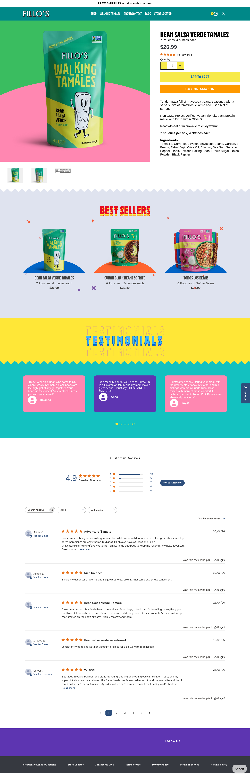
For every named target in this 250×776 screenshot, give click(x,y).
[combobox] (71, 510)
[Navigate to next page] (149, 713)
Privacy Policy (160, 764)
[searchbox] (37, 509)
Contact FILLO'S (104, 764)
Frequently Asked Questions (39, 764)
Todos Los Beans (196, 277)
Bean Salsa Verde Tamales (54, 277)
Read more (85, 549)
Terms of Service (189, 764)
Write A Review (172, 482)
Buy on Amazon (200, 89)
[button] (75, 91)
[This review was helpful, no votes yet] (215, 560)
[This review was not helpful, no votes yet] (221, 560)
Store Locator (76, 764)
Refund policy (219, 764)
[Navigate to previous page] (100, 713)
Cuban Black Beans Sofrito (125, 277)
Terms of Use (133, 764)
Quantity (165, 59)
